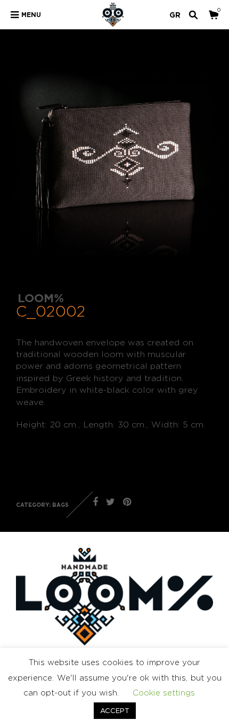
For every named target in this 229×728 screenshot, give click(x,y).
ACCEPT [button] (114, 710)
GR (175, 15)
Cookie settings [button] (164, 692)
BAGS (60, 505)
